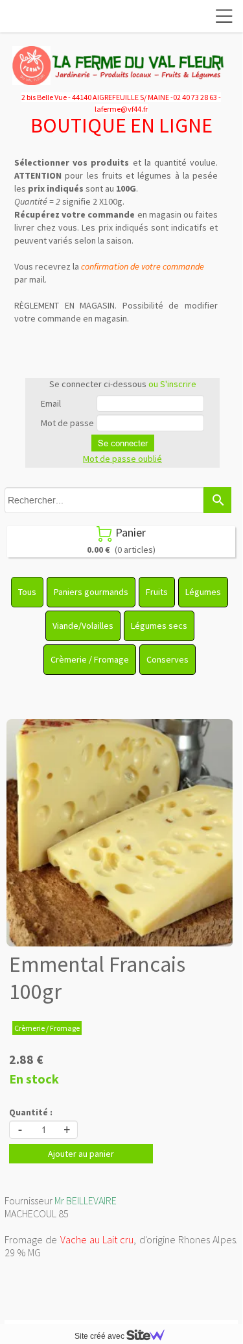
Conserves (167, 659)
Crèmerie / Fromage (90, 659)
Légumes (203, 592)
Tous (27, 592)
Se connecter (123, 443)
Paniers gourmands (91, 592)
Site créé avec (100, 1336)
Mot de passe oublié (122, 458)
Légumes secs (159, 625)
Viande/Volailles (82, 625)
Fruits (157, 592)
